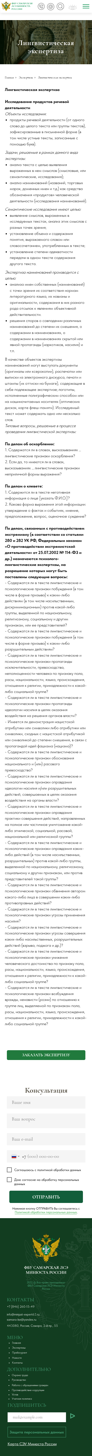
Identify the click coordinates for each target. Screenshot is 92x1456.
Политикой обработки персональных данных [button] (46, 1212)
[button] (46, 1055)
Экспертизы (26, 77)
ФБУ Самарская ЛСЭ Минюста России (22, 6)
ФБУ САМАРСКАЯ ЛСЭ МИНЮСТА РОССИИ (46, 1270)
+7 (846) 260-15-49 (21, 1306)
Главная (9, 77)
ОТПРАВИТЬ (46, 1197)
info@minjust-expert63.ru (23, 1314)
